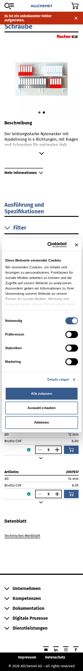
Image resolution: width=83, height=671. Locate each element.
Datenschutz (55, 657)
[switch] (71, 334)
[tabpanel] (41, 536)
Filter (19, 228)
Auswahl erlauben (41, 408)
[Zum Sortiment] (9, 6)
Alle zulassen (41, 393)
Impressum (27, 657)
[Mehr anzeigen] (41, 153)
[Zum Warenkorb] (75, 5)
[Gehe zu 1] (44, 112)
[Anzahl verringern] (39, 449)
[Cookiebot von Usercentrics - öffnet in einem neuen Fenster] (49, 245)
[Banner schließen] (76, 244)
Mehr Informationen (20, 173)
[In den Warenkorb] (71, 450)
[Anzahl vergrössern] (58, 449)
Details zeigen (58, 379)
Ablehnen (41, 422)
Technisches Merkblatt (22, 536)
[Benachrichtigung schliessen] (76, 18)
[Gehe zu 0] (39, 112)
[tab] (15, 521)
